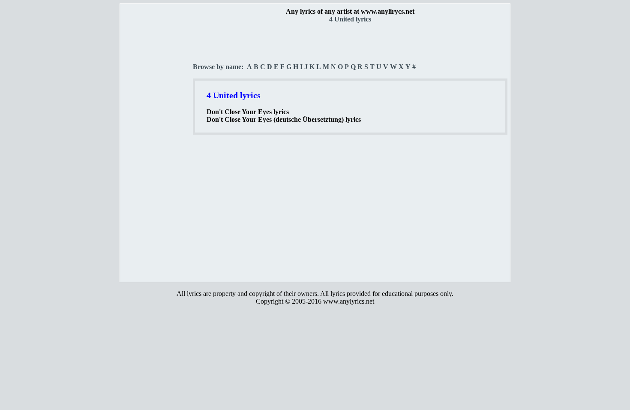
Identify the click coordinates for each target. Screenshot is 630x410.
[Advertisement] (157, 150)
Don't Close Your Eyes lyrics (248, 111)
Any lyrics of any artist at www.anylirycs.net (350, 11)
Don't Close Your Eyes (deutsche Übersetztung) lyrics (284, 119)
